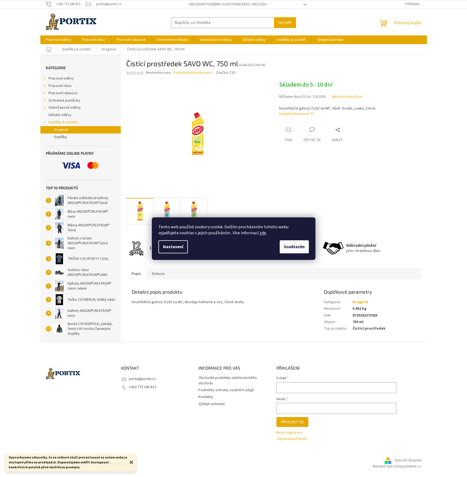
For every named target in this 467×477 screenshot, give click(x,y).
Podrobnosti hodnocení (192, 72)
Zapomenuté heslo (291, 439)
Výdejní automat (211, 404)
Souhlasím (294, 247)
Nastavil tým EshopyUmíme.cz (397, 466)
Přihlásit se (292, 422)
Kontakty (205, 397)
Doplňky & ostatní (63, 122)
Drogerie (61, 129)
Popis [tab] (136, 274)
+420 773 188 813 (142, 387)
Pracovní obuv (60, 86)
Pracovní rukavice (63, 93)
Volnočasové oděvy (65, 107)
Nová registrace (289, 432)
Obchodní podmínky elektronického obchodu (228, 4)
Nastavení (173, 247)
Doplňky (60, 137)
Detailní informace (294, 114)
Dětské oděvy (60, 115)
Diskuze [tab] (158, 274)
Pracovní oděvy (61, 78)
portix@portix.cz (142, 379)
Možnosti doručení (347, 96)
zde (263, 233)
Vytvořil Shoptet (408, 460)
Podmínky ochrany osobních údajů (226, 390)
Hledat (285, 22)
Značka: (226, 72)
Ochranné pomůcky (64, 100)
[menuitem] (58, 39)
